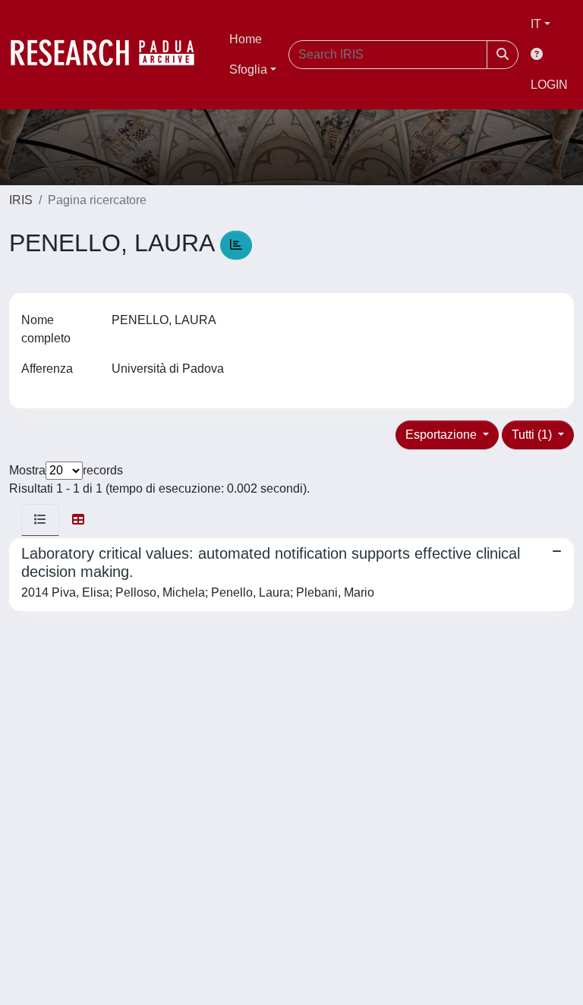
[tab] (40, 520)
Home (245, 39)
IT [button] (536, 23)
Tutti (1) (533, 434)
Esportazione (442, 434)
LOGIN (549, 84)
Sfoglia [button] (248, 69)
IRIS (21, 200)
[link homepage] (110, 55)
